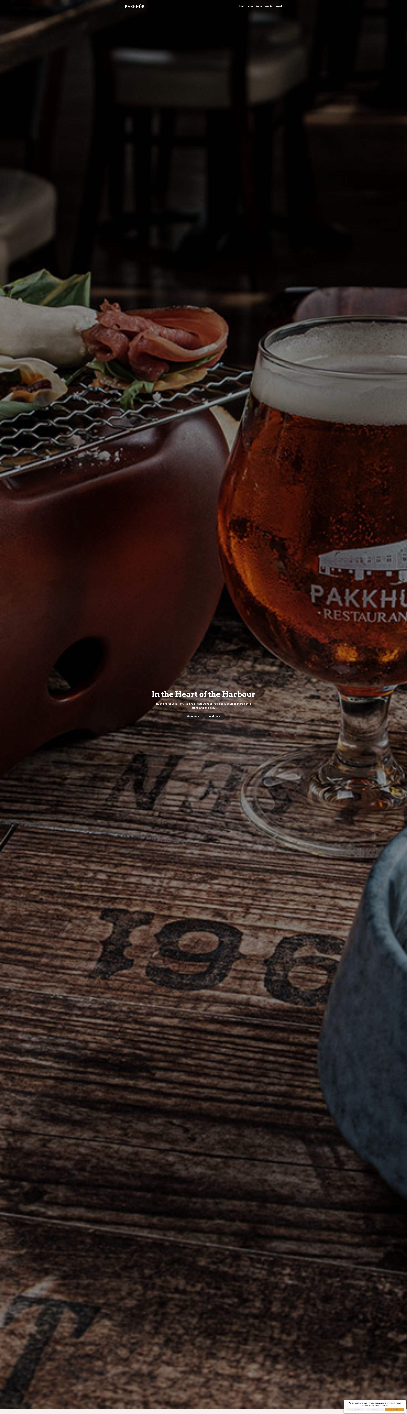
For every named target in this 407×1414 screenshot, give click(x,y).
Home (242, 6)
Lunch (259, 6)
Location (269, 6)
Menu (250, 6)
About (279, 6)
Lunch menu (214, 716)
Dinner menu (193, 716)
